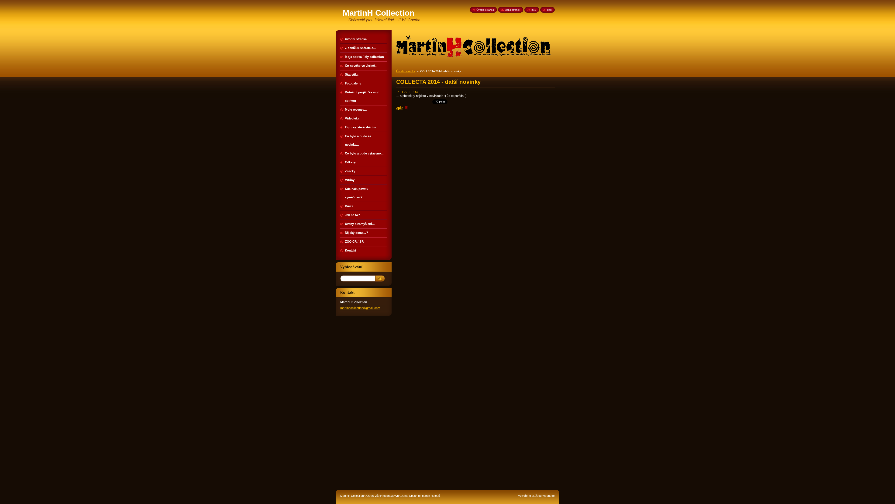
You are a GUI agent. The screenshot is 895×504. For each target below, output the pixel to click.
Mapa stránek (512, 9)
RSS (533, 9)
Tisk (549, 9)
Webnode (548, 495)
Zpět (399, 108)
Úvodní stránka (405, 71)
